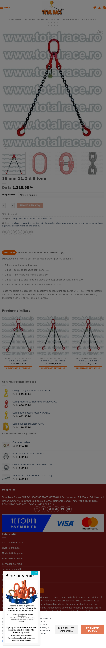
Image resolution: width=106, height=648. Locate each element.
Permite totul (92, 629)
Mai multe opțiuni (66, 629)
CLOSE (34, 572)
